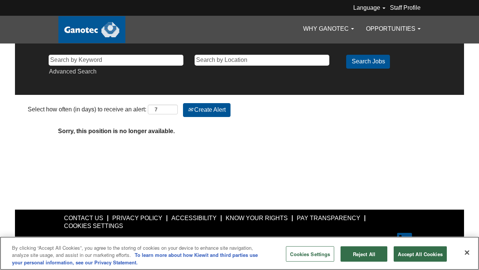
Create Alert (209, 109)
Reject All (364, 253)
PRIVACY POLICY (137, 218)
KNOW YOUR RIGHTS (257, 218)
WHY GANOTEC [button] (326, 29)
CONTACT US (83, 218)
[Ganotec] (92, 30)
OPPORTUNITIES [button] (391, 29)
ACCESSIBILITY (194, 218)
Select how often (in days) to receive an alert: (87, 109)
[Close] (467, 252)
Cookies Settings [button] (93, 226)
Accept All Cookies (420, 253)
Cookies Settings (310, 253)
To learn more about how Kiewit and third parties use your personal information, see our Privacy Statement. (135, 259)
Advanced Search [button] (73, 71)
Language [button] (367, 7)
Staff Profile (405, 7)
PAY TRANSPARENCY (328, 218)
